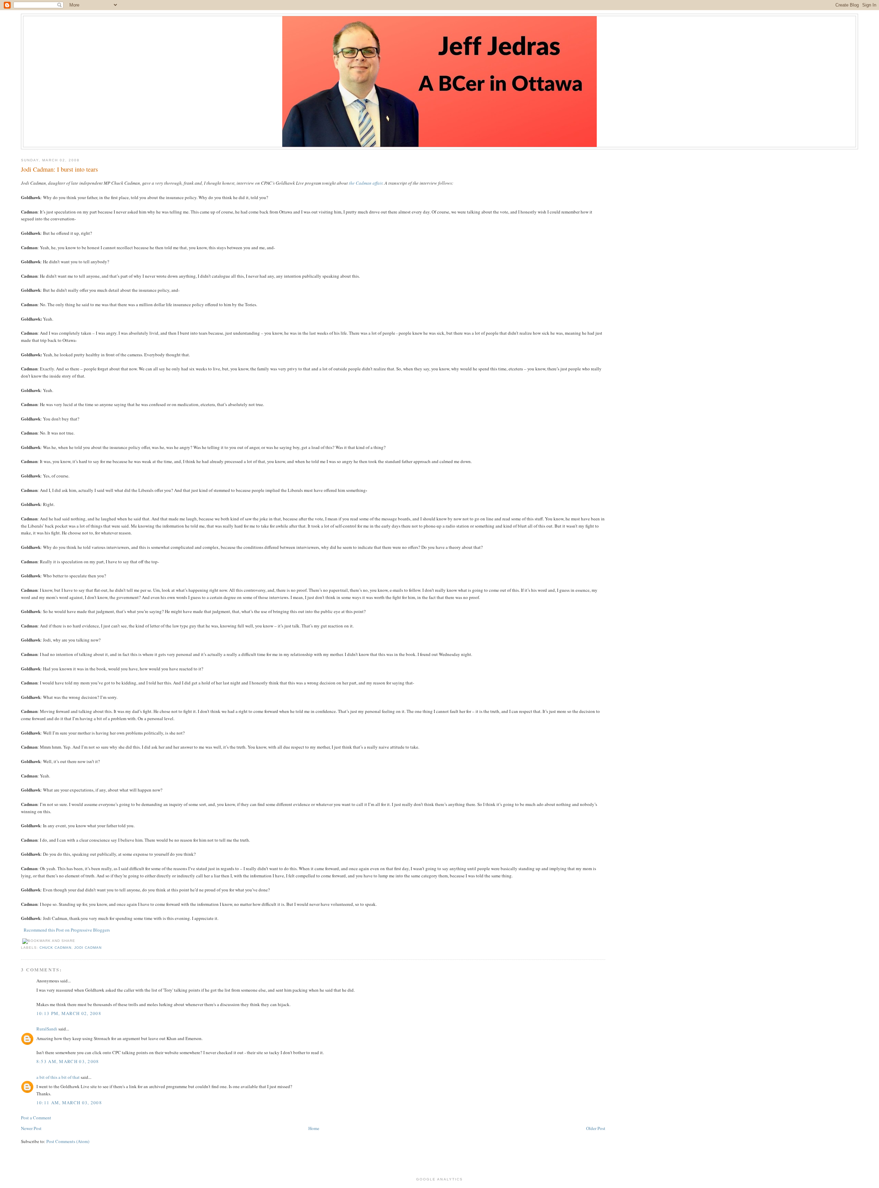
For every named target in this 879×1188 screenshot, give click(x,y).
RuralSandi (46, 1029)
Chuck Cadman (55, 947)
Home (313, 1128)
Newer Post (31, 1128)
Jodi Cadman (88, 947)
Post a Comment (36, 1118)
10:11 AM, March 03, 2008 (69, 1102)
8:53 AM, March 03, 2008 (67, 1061)
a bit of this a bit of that (58, 1077)
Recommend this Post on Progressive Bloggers (67, 930)
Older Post (595, 1128)
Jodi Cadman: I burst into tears (59, 169)
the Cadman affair (366, 183)
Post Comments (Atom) (67, 1141)
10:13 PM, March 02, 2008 (68, 1013)
